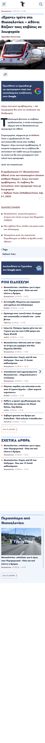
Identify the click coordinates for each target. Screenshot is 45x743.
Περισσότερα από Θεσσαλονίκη (15, 521)
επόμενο (40, 371)
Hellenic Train (9, 254)
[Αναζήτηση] (41, 4)
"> (17, 91)
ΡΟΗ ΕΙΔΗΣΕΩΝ (15, 282)
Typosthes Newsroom (10, 36)
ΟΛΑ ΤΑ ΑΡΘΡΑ (8, 429)
